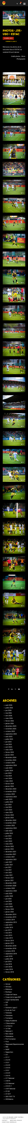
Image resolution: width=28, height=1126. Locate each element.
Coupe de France (11, 994)
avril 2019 (8, 935)
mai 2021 (8, 870)
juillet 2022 (9, 833)
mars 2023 (9, 812)
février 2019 (9, 941)
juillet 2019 (9, 927)
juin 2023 (8, 804)
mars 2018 (9, 969)
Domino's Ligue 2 (11, 1008)
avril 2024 (8, 778)
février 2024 (9, 784)
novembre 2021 (10, 854)
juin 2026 (8, 710)
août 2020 (8, 893)
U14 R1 (7, 1068)
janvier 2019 (9, 943)
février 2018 (9, 972)
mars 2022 (9, 844)
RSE (6, 1047)
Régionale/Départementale (14, 1044)
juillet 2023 (9, 802)
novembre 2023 (10, 791)
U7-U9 (7, 1091)
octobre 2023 (10, 794)
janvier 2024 (9, 786)
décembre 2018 (10, 946)
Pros (7, 1042)
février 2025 (9, 752)
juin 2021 (8, 867)
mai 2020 (8, 901)
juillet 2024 (9, 770)
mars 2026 (9, 718)
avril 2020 (8, 904)
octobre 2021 (10, 857)
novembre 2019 (10, 917)
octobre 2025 (10, 731)
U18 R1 (7, 1081)
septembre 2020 (11, 891)
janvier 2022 (9, 849)
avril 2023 (8, 810)
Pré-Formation (10, 1039)
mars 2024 (9, 781)
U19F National (10, 1089)
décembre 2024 (10, 757)
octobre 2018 (10, 951)
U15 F (7, 1070)
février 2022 (9, 846)
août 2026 (8, 705)
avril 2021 (8, 873)
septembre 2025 (11, 734)
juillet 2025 (9, 739)
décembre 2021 (10, 852)
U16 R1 (7, 1076)
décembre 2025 (10, 726)
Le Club (8, 1028)
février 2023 (9, 815)
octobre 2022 (10, 825)
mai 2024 (8, 776)
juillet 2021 (9, 865)
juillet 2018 (9, 959)
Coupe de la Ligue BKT (13, 997)
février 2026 (9, 721)
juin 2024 (8, 773)
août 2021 (8, 862)
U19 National (9, 1083)
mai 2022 (8, 838)
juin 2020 (8, 899)
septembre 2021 (11, 859)
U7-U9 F (8, 1094)
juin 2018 (8, 961)
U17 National (9, 1078)
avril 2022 (8, 841)
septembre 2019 (11, 922)
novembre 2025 (10, 729)
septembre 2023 (11, 797)
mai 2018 (8, 964)
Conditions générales (9, 1122)
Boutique (8, 992)
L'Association (10, 1023)
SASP (7, 1049)
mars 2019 (9, 938)
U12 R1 (7, 1060)
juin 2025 (8, 742)
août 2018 (8, 956)
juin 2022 (8, 836)
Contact (4, 1120)
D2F (6, 1002)
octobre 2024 (10, 763)
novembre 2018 (10, 948)
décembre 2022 (10, 820)
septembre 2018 (11, 954)
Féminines (9, 1015)
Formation (9, 1018)
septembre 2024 (11, 765)
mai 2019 (8, 933)
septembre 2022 (11, 828)
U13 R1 (7, 1065)
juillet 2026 (9, 708)
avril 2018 (8, 967)
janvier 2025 (9, 755)
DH (6, 1005)
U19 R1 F (8, 1086)
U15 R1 (7, 1073)
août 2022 (8, 831)
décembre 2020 (10, 883)
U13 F (7, 1062)
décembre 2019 (10, 914)
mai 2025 (8, 744)
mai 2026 (8, 713)
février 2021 (9, 878)
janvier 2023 (9, 818)
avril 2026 (8, 716)
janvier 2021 (9, 880)
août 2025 (8, 736)
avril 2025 (8, 747)
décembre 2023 (10, 789)
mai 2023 (8, 807)
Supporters (9, 1052)
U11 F (7, 1057)
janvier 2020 (9, 912)
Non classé (9, 1034)
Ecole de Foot (10, 1010)
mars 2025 (9, 750)
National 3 (8, 1031)
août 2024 (8, 768)
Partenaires (9, 1036)
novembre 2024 (10, 760)
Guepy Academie (11, 1021)
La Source (8, 1026)
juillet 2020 (9, 896)
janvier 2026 (9, 723)
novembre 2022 (10, 823)
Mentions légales (16, 1120)
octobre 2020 (10, 888)
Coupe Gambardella (12, 1000)
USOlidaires (9, 1099)
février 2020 (9, 909)
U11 (6, 1055)
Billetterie (8, 989)
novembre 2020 (10, 886)
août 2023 (8, 799)
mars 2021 (9, 875)
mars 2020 (9, 907)
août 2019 (8, 925)
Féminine (8, 1013)
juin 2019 (8, 930)
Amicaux (8, 987)
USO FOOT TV (10, 1096)
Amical (7, 984)
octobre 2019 (10, 920)
